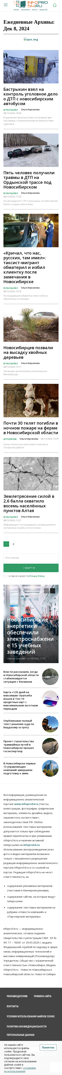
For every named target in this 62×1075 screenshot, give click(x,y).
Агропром (10, 439)
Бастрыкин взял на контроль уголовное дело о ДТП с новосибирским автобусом (30, 96)
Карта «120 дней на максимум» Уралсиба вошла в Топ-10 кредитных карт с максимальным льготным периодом (20, 700)
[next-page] (20, 544)
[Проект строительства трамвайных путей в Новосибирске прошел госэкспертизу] (50, 746)
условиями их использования (20, 1069)
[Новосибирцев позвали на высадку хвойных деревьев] (31, 325)
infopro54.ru (31, 845)
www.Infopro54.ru (26, 804)
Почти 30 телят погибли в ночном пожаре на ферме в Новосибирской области (30, 427)
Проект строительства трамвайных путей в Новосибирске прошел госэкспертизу (18, 746)
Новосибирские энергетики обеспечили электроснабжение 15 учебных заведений (30, 635)
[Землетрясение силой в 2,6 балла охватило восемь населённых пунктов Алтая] (31, 473)
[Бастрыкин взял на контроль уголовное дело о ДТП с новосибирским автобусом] (31, 66)
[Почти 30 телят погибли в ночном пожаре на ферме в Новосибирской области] (31, 400)
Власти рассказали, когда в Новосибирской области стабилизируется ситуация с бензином (21, 676)
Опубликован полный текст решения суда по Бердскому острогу (18, 724)
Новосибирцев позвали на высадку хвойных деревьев (28, 352)
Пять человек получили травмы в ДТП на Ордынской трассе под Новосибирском (29, 180)
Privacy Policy (37, 576)
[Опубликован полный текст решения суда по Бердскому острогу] (50, 724)
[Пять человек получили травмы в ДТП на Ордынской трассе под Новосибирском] (31, 150)
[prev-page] (46, 590)
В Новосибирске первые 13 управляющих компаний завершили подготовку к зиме (19, 768)
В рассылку (10, 109)
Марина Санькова (16, 658)
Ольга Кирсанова (30, 109)
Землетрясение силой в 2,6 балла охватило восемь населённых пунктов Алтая (28, 503)
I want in (29, 568)
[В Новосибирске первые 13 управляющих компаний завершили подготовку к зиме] (50, 768)
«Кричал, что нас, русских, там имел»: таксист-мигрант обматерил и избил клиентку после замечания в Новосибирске (24, 267)
